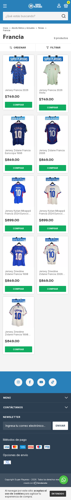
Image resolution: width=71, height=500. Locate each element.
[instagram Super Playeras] (18, 382)
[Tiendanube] (35, 483)
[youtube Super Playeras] (41, 382)
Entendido (58, 494)
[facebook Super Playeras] (30, 382)
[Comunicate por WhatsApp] (63, 479)
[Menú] (5, 6)
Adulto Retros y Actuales (23, 28)
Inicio (5, 28)
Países (41, 28)
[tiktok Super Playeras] (53, 382)
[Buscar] (63, 16)
